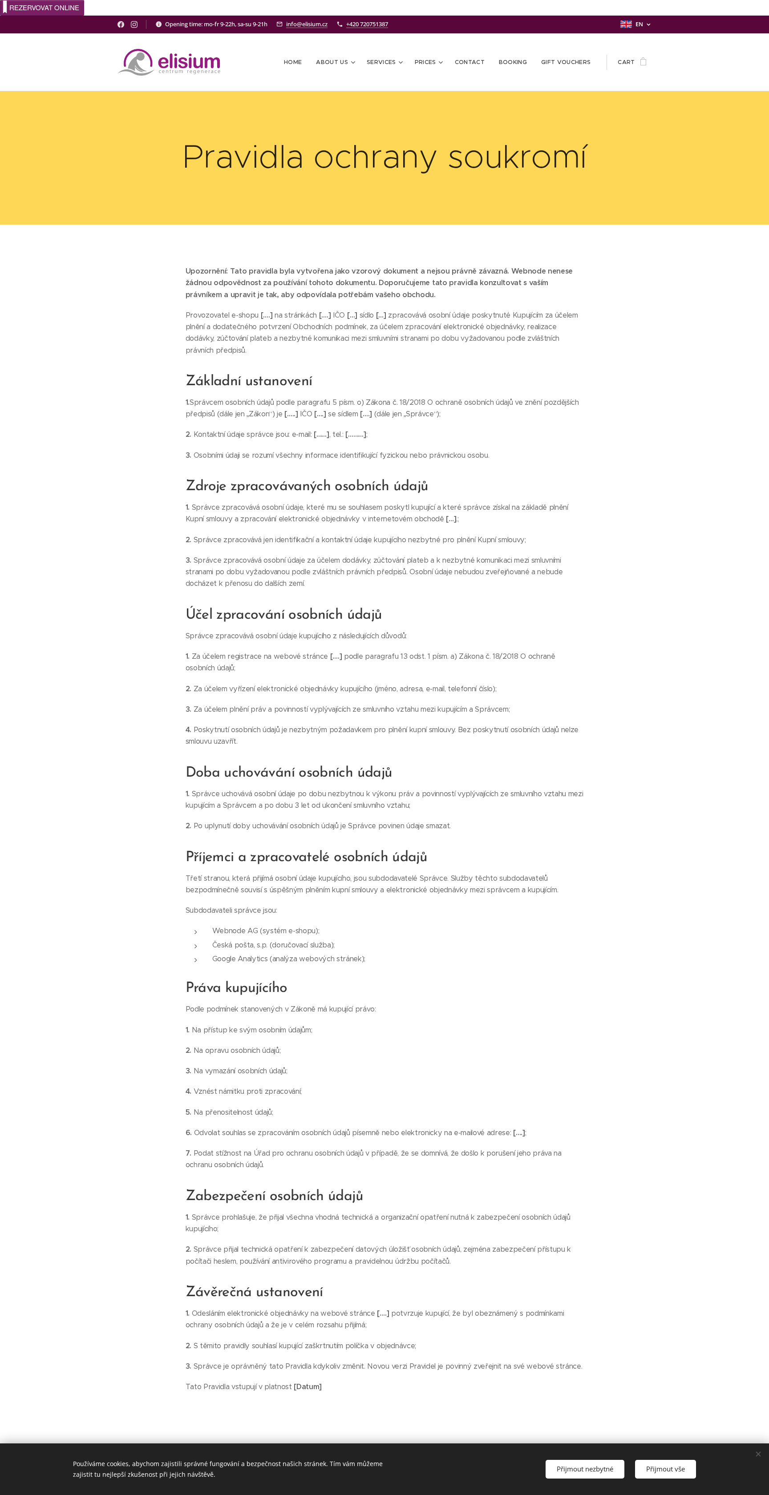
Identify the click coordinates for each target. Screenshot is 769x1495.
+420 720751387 (367, 24)
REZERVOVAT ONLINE (44, 7)
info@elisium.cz (307, 24)
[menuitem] (295, 62)
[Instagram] (134, 24)
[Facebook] (120, 24)
